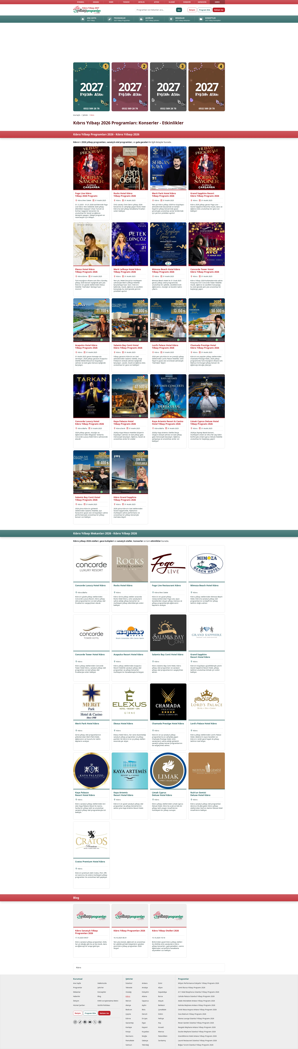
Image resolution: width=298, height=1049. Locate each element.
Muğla (144, 1036)
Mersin (128, 1001)
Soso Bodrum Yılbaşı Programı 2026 (192, 1014)
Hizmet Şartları (79, 1005)
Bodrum (129, 1009)
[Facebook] (85, 1022)
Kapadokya (202, 2)
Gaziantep (130, 1023)
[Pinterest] (100, 1022)
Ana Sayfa (76, 115)
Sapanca (145, 1001)
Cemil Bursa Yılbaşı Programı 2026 (191, 987)
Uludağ (172, 2)
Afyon (156, 2)
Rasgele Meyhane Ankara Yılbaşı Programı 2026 (197, 1027)
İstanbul (80, 2)
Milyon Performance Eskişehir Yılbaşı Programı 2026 (198, 983)
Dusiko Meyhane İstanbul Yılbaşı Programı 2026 (197, 1031)
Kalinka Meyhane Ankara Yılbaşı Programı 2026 (196, 1005)
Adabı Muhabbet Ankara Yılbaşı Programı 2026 (196, 1001)
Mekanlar (77, 992)
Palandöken (162, 1036)
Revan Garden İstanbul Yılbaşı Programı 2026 (196, 1023)
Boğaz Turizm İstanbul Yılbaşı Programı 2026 (195, 1045)
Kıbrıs (217, 2)
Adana (144, 996)
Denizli (144, 1014)
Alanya (128, 1005)
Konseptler (102, 992)
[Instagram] (75, 1022)
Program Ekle (204, 10)
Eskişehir (187, 2)
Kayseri (145, 1027)
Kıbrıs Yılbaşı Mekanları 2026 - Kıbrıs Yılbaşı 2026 (105, 533)
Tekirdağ (145, 1045)
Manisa (161, 1031)
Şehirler (85, 115)
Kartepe (129, 1027)
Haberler (76, 996)
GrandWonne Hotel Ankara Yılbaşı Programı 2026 (197, 1036)
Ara (179, 10)
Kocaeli (161, 1027)
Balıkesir (161, 1005)
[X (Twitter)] (95, 1022)
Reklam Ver (218, 10)
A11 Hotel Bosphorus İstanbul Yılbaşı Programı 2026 (198, 992)
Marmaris (129, 1036)
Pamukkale (130, 1040)
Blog (76, 898)
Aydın (144, 1005)
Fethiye (161, 1018)
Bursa (160, 996)
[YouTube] (90, 1022)
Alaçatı (160, 1001)
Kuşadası (145, 1031)
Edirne (128, 1018)
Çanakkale (162, 1009)
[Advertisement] (149, 43)
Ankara (96, 2)
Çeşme (128, 1014)
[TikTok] (80, 1022)
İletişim (192, 10)
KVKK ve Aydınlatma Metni (108, 1001)
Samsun (129, 1045)
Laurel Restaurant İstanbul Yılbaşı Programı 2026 (197, 1040)
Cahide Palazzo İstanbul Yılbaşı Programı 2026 (196, 996)
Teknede (126, 2)
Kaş (159, 1023)
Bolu (143, 1009)
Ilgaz (144, 1023)
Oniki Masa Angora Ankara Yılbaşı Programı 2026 (197, 1009)
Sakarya (145, 1040)
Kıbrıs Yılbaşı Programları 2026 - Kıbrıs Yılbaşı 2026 (106, 134)
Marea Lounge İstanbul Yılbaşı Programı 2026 (196, 1018)
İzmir (111, 2)
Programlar (77, 987)
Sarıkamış (162, 1040)
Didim (160, 1014)
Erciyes (144, 1018)
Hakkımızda (102, 983)
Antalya (141, 2)
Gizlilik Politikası (104, 1005)
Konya (128, 1031)
